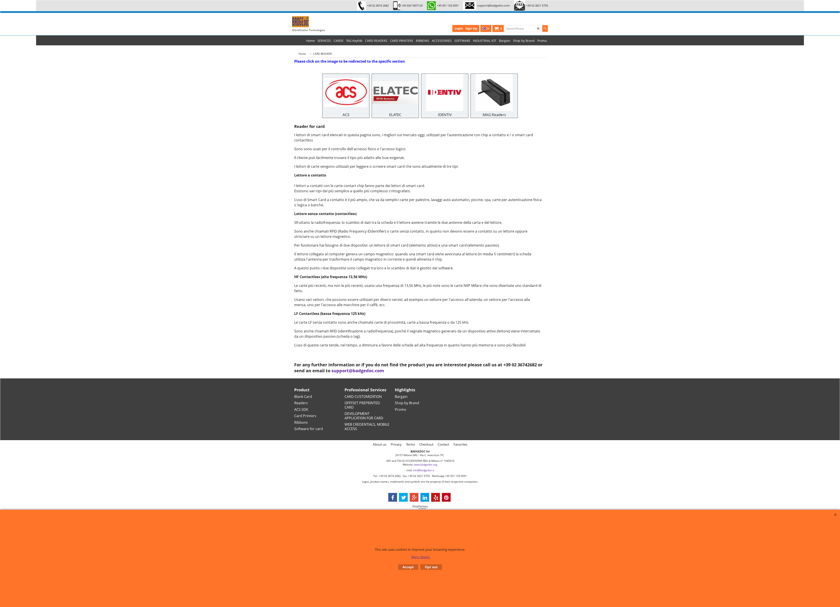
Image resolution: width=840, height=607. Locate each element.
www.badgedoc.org (425, 464)
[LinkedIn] (424, 497)
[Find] (545, 28)
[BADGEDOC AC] (325, 21)
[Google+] (414, 497)
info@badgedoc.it (423, 470)
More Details (420, 557)
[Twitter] (403, 497)
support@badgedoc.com (357, 371)
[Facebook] (392, 497)
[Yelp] (435, 497)
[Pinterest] (446, 497)
